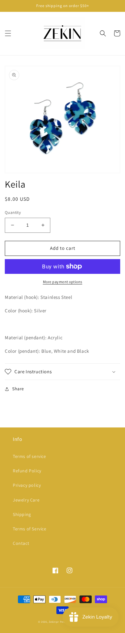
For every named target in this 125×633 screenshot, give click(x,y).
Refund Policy (27, 471)
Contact (21, 543)
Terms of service (29, 456)
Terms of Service (29, 529)
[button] (8, 33)
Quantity (13, 212)
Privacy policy (27, 485)
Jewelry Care (26, 500)
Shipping (22, 514)
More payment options (62, 281)
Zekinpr (54, 621)
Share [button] (18, 389)
